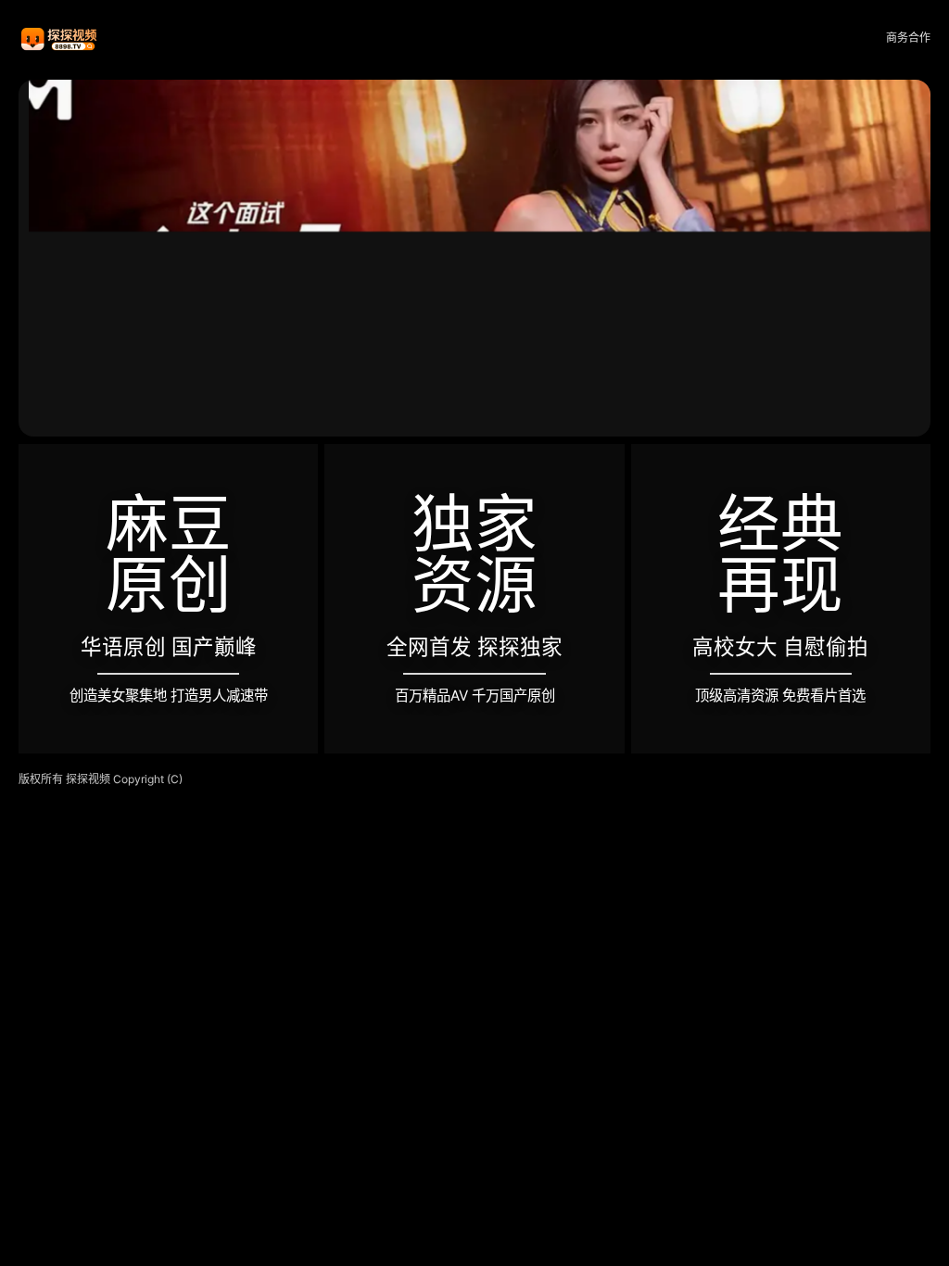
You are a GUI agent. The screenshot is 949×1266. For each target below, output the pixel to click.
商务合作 (908, 37)
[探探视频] (60, 38)
